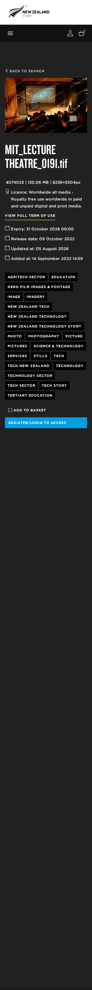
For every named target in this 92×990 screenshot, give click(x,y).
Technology (70, 366)
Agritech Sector (26, 277)
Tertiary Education (30, 395)
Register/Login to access (37, 423)
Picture (74, 336)
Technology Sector (30, 376)
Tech (59, 356)
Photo (15, 336)
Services (17, 356)
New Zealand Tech (29, 307)
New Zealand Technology (37, 316)
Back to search (26, 71)
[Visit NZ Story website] (29, 11)
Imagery (36, 297)
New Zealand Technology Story (44, 326)
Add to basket (29, 410)
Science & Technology (59, 346)
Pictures (17, 346)
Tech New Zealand (29, 366)
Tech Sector (21, 385)
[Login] (70, 33)
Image (14, 297)
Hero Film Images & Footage (39, 287)
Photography (43, 336)
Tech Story (54, 385)
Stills (40, 356)
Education (63, 277)
